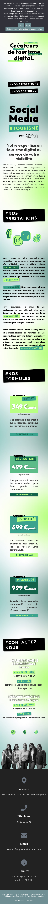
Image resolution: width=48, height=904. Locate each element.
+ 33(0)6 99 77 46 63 (24, 708)
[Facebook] (25, 731)
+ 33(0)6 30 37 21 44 (24, 675)
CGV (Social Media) (21, 894)
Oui (21, 25)
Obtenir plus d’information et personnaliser (24, 29)
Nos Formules (25, 91)
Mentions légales (37, 894)
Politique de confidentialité (14, 896)
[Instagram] (14, 731)
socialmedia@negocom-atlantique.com (24, 717)
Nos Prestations (25, 84)
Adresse (24, 789)
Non (28, 25)
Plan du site (31, 896)
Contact (41, 896)
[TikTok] (37, 731)
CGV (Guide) (7, 894)
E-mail (24, 843)
